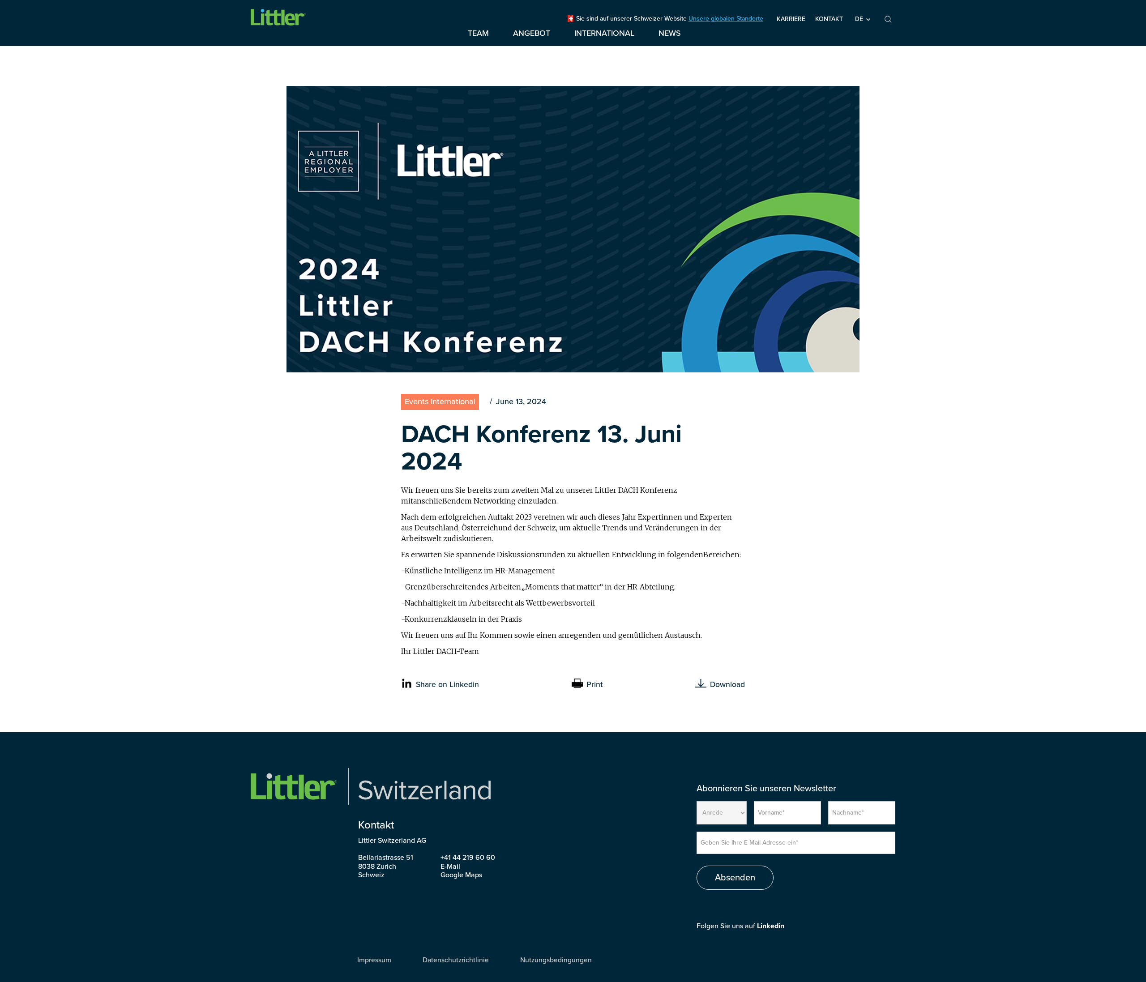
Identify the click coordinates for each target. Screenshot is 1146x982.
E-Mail (450, 866)
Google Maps (461, 875)
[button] (862, 19)
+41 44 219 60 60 (467, 857)
